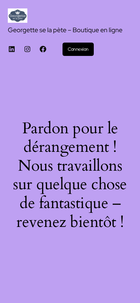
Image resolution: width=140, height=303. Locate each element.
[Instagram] (27, 49)
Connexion (78, 49)
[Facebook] (43, 49)
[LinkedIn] (12, 49)
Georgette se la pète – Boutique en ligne (65, 30)
